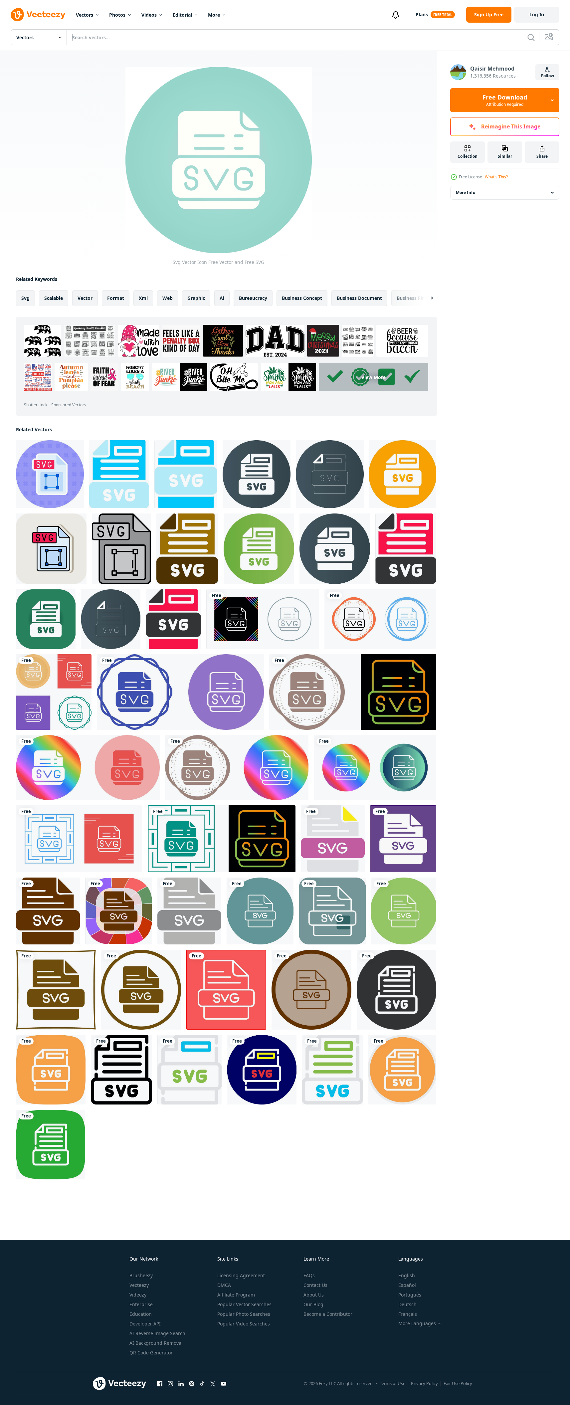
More (214, 15)
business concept (302, 298)
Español (407, 1285)
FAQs (309, 1275)
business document (359, 298)
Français (407, 1314)
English (406, 1275)
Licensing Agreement (241, 1275)
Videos (149, 15)
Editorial (182, 15)
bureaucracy (253, 298)
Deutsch (407, 1304)
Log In (536, 14)
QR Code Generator (151, 1352)
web (167, 298)
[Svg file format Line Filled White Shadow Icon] (51, 548)
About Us (313, 1295)
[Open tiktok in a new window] (202, 1383)
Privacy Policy (424, 1383)
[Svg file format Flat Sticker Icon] (50, 474)
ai (222, 298)
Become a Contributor (327, 1314)
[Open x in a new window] (213, 1383)
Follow (547, 76)
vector (85, 298)
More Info (465, 192)
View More (373, 377)
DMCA (224, 1285)
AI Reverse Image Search (157, 1333)
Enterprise (141, 1304)
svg (25, 298)
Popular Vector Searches (244, 1304)
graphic (196, 298)
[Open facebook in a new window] (159, 1383)
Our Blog (313, 1304)
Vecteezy (139, 1285)
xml (143, 298)
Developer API (145, 1323)
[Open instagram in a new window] (170, 1383)
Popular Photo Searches (243, 1314)
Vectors (84, 15)
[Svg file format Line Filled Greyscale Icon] (121, 548)
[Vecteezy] (38, 14)
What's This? (496, 177)
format (115, 298)
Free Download (504, 100)
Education (140, 1314)
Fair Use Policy (458, 1383)
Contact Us (315, 1285)
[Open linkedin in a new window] (181, 1383)
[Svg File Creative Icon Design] (119, 474)
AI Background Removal (156, 1343)
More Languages (417, 1323)
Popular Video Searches (243, 1323)
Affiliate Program (236, 1295)
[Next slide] (426, 298)
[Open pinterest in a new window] (191, 1383)
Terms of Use (392, 1383)
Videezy (137, 1295)
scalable (53, 298)
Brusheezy (141, 1275)
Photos (117, 15)
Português (409, 1295)
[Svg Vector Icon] (262, 619)
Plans (422, 14)
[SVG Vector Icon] (333, 838)
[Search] (531, 37)
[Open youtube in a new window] (223, 1383)
